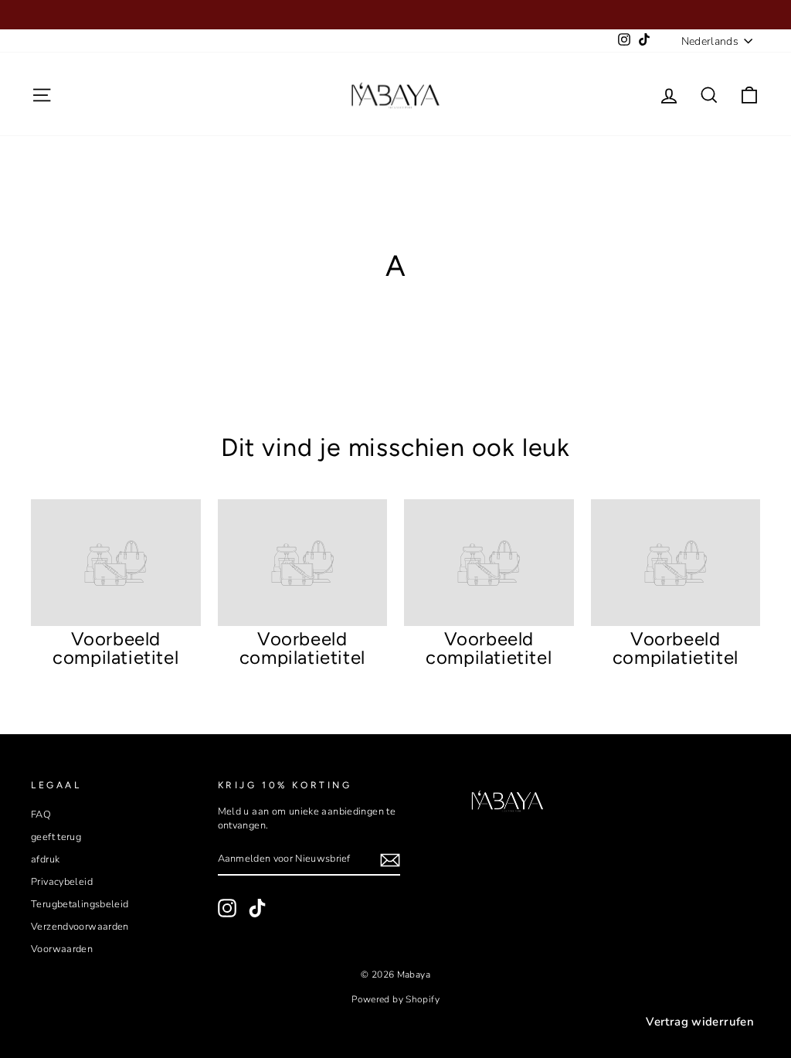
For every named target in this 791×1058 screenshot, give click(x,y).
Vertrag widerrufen (700, 1021)
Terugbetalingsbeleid (80, 904)
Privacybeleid (62, 882)
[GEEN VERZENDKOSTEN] (395, 15)
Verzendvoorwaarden (80, 927)
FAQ (41, 815)
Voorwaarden (62, 949)
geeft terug (56, 837)
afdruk (45, 859)
